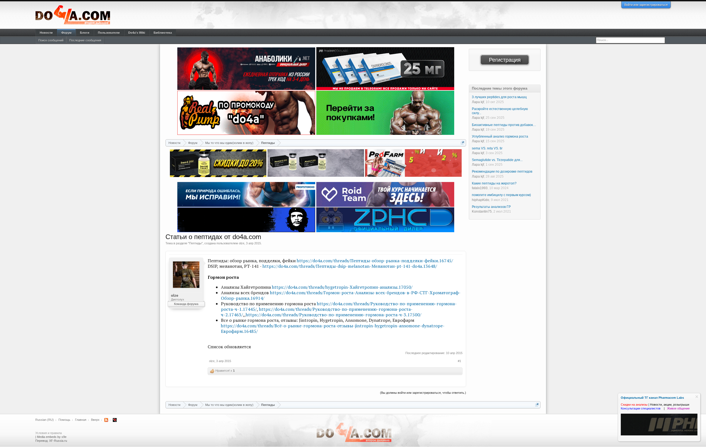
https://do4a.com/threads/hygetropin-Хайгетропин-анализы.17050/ (342, 287)
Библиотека (163, 32)
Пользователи (109, 32)
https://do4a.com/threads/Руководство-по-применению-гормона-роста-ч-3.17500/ (333, 315)
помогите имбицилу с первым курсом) (501, 195)
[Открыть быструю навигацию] (462, 142)
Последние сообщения (85, 40)
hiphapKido (480, 200)
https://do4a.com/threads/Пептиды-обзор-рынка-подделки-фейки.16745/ (375, 261)
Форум (66, 32)
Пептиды (195, 243)
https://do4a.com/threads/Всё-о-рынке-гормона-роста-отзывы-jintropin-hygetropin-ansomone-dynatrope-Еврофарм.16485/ (333, 328)
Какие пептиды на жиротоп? (494, 183)
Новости (46, 32)
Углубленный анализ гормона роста (500, 136)
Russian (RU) (44, 419)
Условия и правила (48, 433)
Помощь (64, 419)
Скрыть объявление (697, 397)
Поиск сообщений (50, 40)
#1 (459, 361)
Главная (80, 419)
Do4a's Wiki (136, 32)
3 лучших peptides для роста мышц (499, 97)
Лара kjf (478, 102)
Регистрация (505, 60)
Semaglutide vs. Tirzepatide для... (497, 160)
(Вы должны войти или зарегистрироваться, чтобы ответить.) (423, 392)
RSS (106, 420)
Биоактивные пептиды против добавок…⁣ (504, 125)
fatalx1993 (480, 188)
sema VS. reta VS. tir (487, 148)
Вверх (95, 419)
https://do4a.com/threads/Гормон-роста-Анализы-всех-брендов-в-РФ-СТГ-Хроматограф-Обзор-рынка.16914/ (341, 295)
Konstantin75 (482, 211)
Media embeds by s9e (51, 436)
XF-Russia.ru (58, 440)
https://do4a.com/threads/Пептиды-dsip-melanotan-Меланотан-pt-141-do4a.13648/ (350, 266)
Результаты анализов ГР (491, 207)
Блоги (84, 32)
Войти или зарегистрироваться (646, 4)
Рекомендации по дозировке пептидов (502, 171)
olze (241, 243)
